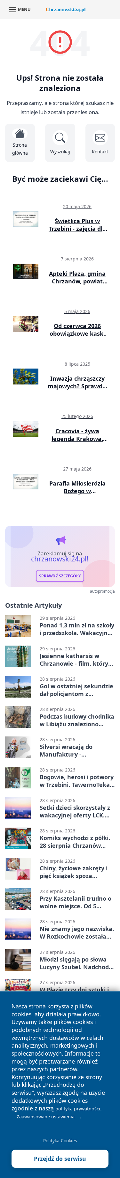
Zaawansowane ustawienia (46, 1117)
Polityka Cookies (60, 1141)
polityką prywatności (77, 1109)
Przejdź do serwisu (60, 1158)
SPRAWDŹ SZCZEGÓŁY (60, 575)
